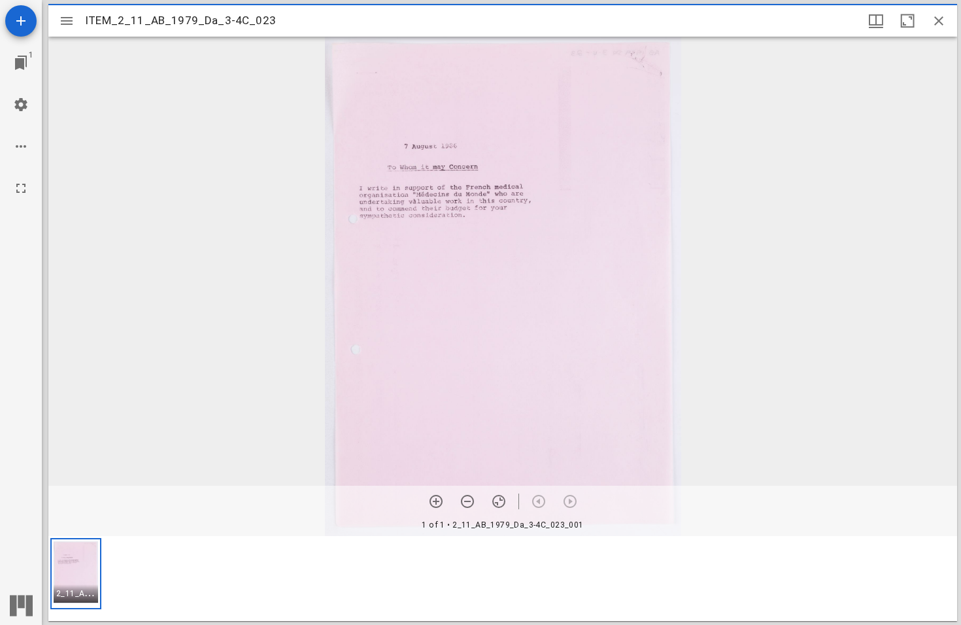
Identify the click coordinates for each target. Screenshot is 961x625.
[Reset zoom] (498, 501)
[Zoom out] (467, 501)
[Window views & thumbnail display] (876, 21)
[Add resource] (21, 21)
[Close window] (938, 21)
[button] (76, 573)
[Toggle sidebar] (66, 21)
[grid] (502, 578)
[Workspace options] (21, 146)
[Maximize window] (907, 21)
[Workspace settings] (21, 104)
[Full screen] (21, 188)
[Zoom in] (436, 501)
